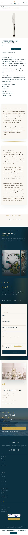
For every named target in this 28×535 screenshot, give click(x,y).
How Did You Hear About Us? (10, 327)
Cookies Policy (3, 504)
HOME (2, 6)
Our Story (2, 474)
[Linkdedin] (16, 450)
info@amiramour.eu (7, 130)
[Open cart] (26, 2)
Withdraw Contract (14, 519)
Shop (7, 6)
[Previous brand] (3, 246)
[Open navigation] (1, 2)
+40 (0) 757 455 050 (4, 490)
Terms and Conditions (4, 511)
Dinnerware (3, 460)
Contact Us (3, 472)
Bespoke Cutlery (4, 465)
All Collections (3, 456)
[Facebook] (14, 450)
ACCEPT (13, 533)
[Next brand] (6, 246)
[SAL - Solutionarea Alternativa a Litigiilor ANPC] (14, 515)
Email (3, 315)
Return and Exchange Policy (6, 507)
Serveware (3, 463)
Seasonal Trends (3, 478)
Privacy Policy (7, 347)
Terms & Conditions (17, 345)
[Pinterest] (11, 450)
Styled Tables (3, 476)
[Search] (24, 2)
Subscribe (14, 428)
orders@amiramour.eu (4, 488)
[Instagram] (9, 450)
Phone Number (6, 321)
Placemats (3, 458)
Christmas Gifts (3, 481)
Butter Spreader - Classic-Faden (10, 42)
